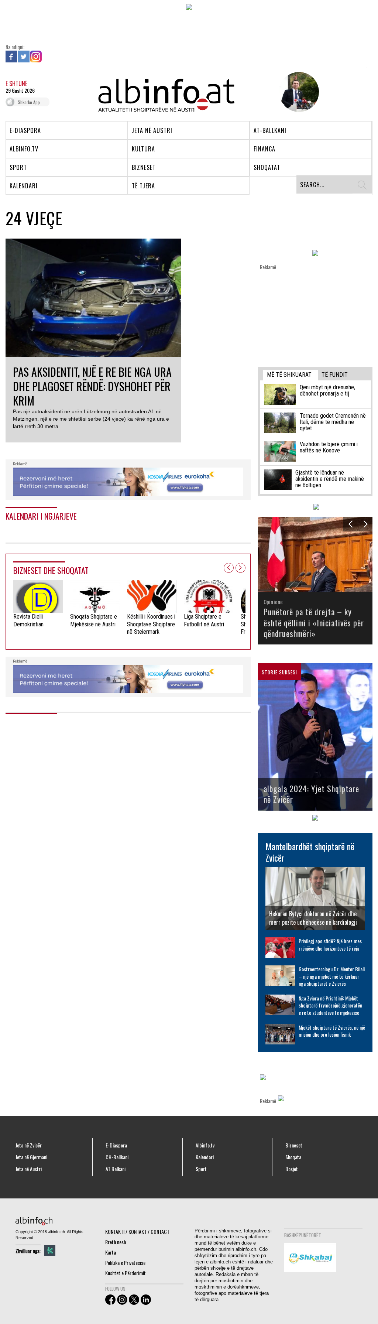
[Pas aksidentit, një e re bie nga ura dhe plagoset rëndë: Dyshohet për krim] (93, 297)
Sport (201, 1169)
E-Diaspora (116, 1145)
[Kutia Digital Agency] (49, 1250)
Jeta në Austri (29, 1169)
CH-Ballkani (117, 1157)
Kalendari (205, 1157)
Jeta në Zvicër (29, 1145)
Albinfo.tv (205, 1145)
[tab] (290, 375)
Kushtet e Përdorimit (125, 1273)
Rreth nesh (115, 1242)
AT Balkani (116, 1169)
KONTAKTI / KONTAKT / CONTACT (137, 1231)
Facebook (11, 56)
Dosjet (291, 1169)
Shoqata (293, 1157)
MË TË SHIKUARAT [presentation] (289, 374)
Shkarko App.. (30, 102)
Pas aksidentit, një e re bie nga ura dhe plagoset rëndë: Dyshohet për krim (92, 386)
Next (240, 568)
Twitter (24, 56)
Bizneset (293, 1145)
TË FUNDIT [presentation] (335, 374)
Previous (229, 568)
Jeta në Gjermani (31, 1157)
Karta (110, 1252)
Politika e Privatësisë (125, 1262)
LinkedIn (48, 56)
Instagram (36, 56)
